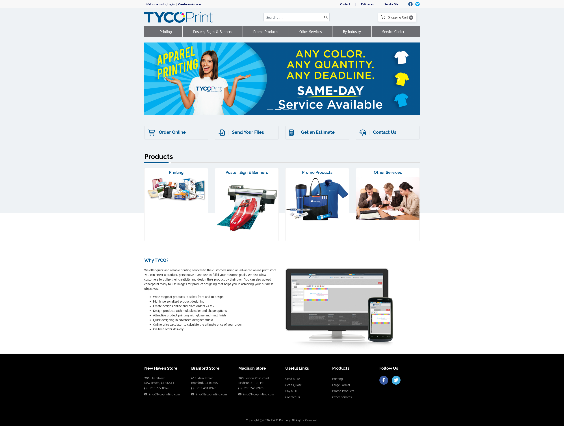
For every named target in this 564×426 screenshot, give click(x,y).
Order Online (172, 132)
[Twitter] (396, 380)
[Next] (399, 78)
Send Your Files (248, 132)
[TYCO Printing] (179, 17)
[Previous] (165, 78)
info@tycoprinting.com (164, 394)
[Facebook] (383, 380)
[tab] (270, 109)
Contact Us (384, 132)
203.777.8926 (159, 388)
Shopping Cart (399, 17)
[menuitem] (166, 31)
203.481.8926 (206, 388)
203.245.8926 (253, 388)
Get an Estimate (318, 132)
